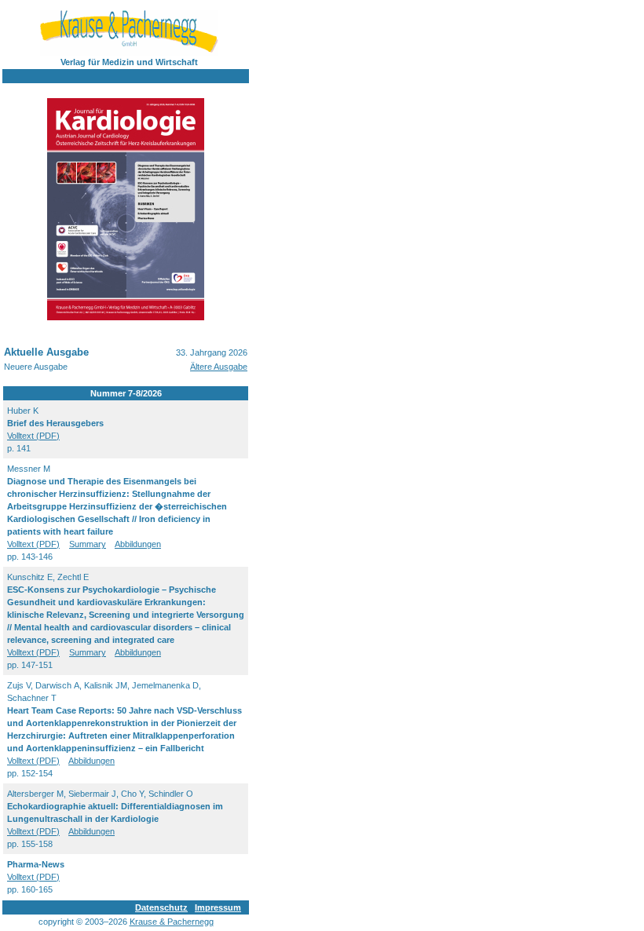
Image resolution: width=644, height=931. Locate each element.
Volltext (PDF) (33, 435)
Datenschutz (161, 907)
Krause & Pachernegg (172, 921)
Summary (87, 544)
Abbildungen (138, 544)
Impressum (218, 907)
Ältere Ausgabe (218, 366)
